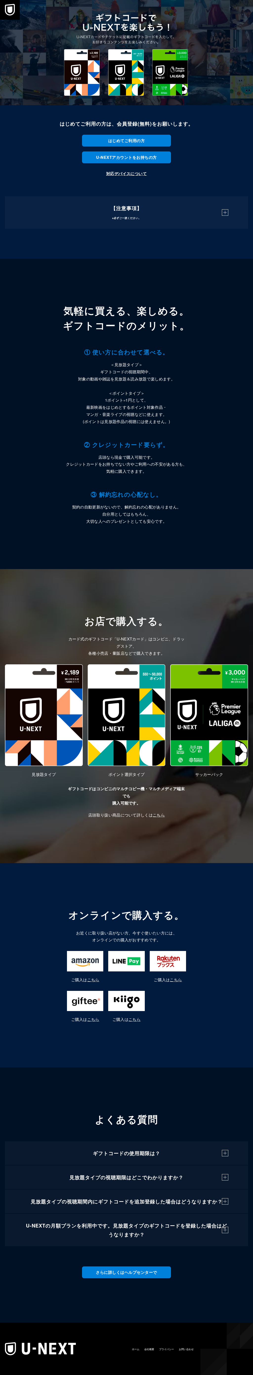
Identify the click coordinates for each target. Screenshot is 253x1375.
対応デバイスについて (126, 173)
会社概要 (149, 1349)
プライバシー (166, 1349)
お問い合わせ (186, 1349)
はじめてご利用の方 (126, 140)
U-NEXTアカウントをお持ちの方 (126, 157)
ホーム (135, 1349)
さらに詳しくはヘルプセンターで (126, 1272)
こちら (159, 815)
